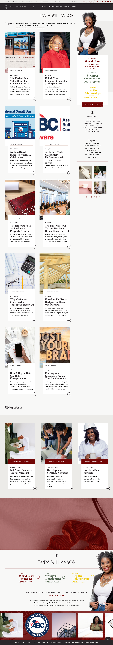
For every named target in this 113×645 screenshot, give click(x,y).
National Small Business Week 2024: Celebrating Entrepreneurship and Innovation (21, 157)
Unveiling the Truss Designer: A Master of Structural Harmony (56, 303)
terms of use (19, 642)
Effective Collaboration (16, 71)
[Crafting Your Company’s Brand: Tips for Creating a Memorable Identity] (55, 347)
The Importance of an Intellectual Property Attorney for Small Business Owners (20, 231)
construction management (92, 146)
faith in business (92, 150)
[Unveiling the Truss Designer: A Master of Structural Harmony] (55, 273)
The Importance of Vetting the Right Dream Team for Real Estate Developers (57, 230)
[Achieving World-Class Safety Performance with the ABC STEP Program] (55, 126)
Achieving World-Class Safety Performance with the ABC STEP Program (55, 157)
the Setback (40, 28)
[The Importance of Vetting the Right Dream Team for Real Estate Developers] (55, 200)
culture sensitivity (92, 148)
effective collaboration (92, 153)
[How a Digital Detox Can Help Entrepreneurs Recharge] (20, 347)
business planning (24, 23)
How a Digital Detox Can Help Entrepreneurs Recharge (21, 377)
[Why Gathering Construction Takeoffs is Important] (20, 273)
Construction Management (52, 144)
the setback (92, 157)
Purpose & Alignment (25, 28)
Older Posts (13, 408)
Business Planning (92, 144)
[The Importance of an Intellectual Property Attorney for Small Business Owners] (20, 200)
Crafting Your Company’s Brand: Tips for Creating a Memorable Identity (56, 377)
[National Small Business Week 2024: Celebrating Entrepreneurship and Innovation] (20, 126)
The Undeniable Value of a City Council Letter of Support (19, 82)
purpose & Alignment (92, 155)
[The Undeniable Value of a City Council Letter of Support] (20, 52)
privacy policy (31, 642)
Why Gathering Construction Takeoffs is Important (22, 302)
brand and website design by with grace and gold (80, 642)
